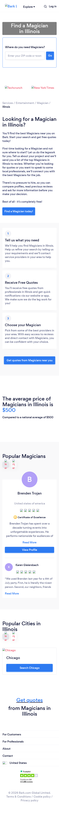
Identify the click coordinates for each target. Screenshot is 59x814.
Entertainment (25, 103)
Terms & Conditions (18, 796)
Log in (52, 6)
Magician (42, 103)
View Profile (29, 550)
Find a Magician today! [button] (18, 211)
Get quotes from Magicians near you (30, 360)
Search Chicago (29, 668)
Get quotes (29, 700)
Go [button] (50, 55)
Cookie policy (42, 796)
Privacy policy (29, 800)
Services (7, 103)
